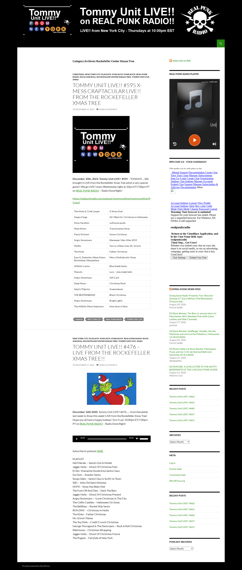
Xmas (76, 79)
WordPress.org (177, 480)
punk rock (129, 74)
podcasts (117, 74)
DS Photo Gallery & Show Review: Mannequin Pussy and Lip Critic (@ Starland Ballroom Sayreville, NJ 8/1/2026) (192, 351)
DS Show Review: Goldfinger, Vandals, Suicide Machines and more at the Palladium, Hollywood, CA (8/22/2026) (194, 334)
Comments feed (177, 474)
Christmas (78, 74)
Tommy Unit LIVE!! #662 (182, 396)
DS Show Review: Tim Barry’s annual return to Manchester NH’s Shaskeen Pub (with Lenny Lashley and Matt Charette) (192, 316)
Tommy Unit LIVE (140, 77)
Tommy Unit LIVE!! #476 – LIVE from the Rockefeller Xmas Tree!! (111, 352)
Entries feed (175, 469)
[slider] (144, 439)
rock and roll (88, 77)
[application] (112, 439)
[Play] (77, 439)
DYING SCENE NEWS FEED (186, 289)
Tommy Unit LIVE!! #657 (182, 414)
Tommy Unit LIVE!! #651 (182, 420)
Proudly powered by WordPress (36, 566)
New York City (92, 74)
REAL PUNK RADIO (87, 190)
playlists (106, 74)
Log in (172, 463)
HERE (100, 451)
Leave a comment (108, 109)
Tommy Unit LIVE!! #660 (182, 408)
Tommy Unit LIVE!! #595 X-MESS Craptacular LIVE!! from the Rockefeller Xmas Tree (107, 94)
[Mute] (137, 439)
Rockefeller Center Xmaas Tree (114, 77)
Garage (79, 319)
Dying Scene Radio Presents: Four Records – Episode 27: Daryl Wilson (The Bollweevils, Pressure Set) (192, 298)
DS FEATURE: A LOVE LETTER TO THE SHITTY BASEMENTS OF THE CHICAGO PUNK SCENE (193, 368)
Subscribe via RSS (182, 60)
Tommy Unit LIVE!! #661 (182, 402)
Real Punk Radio (133, 338)
